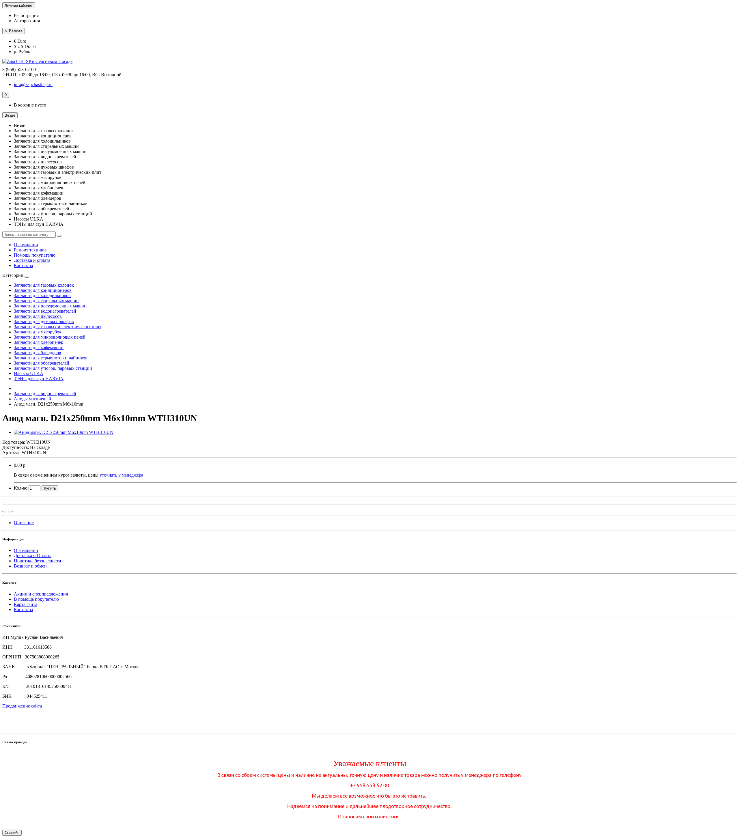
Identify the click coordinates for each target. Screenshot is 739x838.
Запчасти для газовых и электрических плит (57, 326)
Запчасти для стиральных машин (46, 300)
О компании (26, 244)
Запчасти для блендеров (37, 352)
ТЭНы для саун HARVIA (39, 378)
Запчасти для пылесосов (38, 316)
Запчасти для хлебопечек (38, 342)
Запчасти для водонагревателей (45, 311)
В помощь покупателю (36, 599)
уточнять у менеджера (121, 475)
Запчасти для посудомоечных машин (50, 305)
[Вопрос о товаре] (4, 511)
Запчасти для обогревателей (41, 363)
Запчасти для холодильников (42, 295)
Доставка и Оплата (32, 555)
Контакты (23, 265)
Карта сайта (25, 604)
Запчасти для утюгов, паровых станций (53, 368)
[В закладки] (10, 511)
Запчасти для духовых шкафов (44, 321)
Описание (24, 522)
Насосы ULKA (28, 373)
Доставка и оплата (32, 260)
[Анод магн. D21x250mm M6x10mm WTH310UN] (63, 432)
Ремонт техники (30, 249)
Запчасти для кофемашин (39, 347)
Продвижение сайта (22, 705)
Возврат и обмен (30, 565)
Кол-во (20, 488)
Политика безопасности (37, 560)
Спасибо (12, 832)
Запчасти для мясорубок (37, 331)
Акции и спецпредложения (41, 593)
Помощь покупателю (34, 255)
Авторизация (27, 20)
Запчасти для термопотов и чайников (50, 357)
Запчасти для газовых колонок (44, 285)
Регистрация (26, 15)
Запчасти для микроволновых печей (49, 337)
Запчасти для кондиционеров (43, 290)
